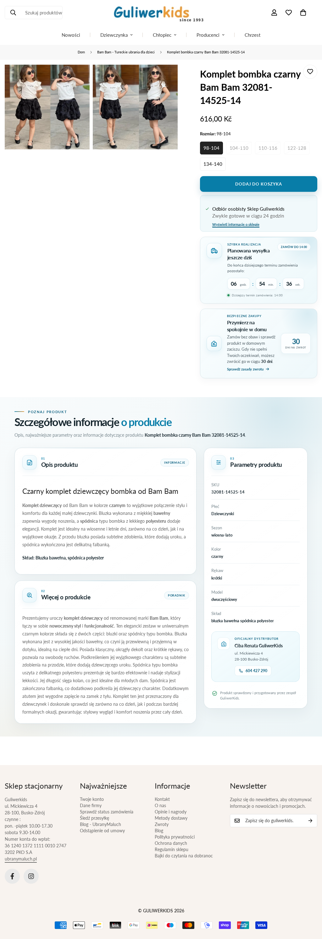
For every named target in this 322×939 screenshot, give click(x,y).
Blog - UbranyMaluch (100, 824)
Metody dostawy (171, 818)
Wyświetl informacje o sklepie (235, 224)
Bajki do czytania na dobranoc (184, 855)
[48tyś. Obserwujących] (12, 876)
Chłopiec (162, 35)
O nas (160, 805)
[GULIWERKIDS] (161, 12)
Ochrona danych (171, 843)
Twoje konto (92, 799)
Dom (81, 52)
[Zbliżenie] (78, 78)
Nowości (71, 35)
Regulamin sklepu (171, 849)
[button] (303, 12)
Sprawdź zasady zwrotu (245, 369)
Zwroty (162, 824)
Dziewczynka (114, 35)
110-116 (267, 148)
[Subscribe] (310, 820)
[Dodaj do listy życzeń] (310, 72)
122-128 (296, 148)
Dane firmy (91, 805)
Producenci (208, 35)
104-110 (239, 148)
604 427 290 (256, 670)
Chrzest (252, 35)
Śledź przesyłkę (94, 818)
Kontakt (162, 799)
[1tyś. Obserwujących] (31, 876)
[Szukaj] (13, 12)
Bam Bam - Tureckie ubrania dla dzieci (126, 52)
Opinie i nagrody (170, 811)
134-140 (212, 164)
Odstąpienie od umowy (102, 830)
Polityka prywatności (175, 836)
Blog (159, 830)
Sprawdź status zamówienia (106, 811)
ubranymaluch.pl (21, 858)
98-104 (211, 148)
